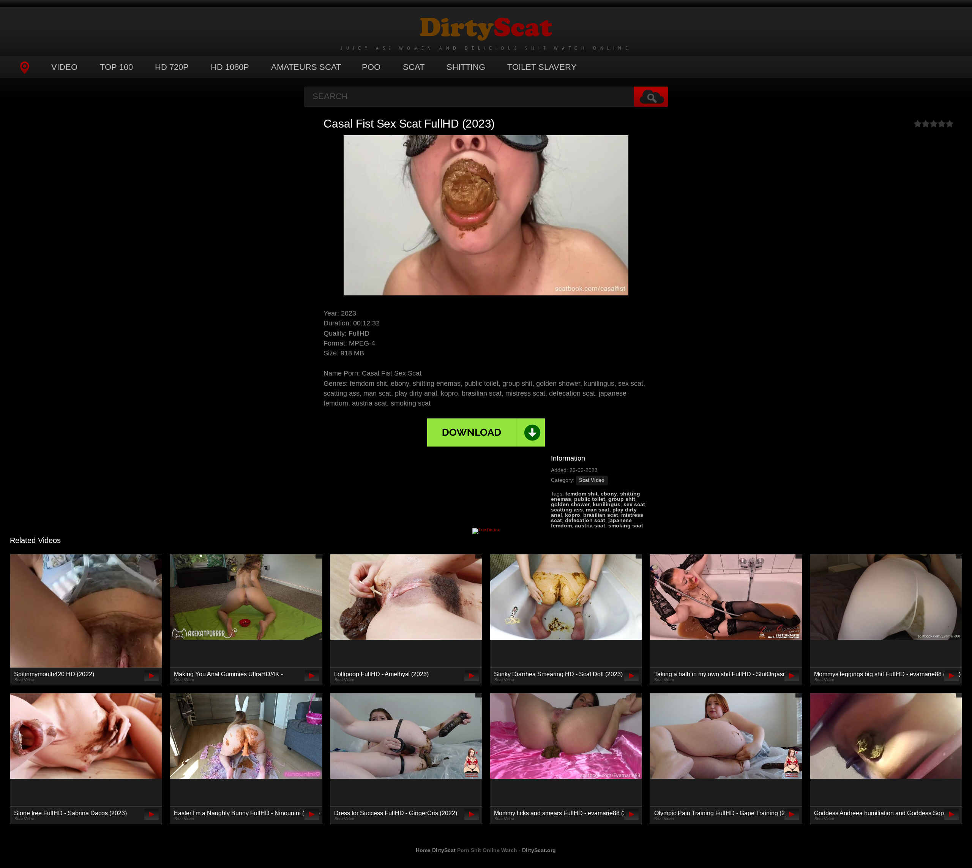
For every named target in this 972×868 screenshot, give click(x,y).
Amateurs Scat (306, 67)
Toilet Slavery (542, 67)
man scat (597, 510)
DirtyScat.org (539, 850)
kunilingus (606, 504)
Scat (413, 67)
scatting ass (567, 510)
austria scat (590, 525)
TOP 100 (116, 67)
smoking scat (625, 525)
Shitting (466, 67)
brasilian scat (600, 515)
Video (64, 67)
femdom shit (581, 494)
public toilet (589, 499)
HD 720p (172, 67)
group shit (621, 499)
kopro (572, 515)
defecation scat (585, 520)
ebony (609, 494)
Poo (371, 67)
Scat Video (591, 480)
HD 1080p (230, 67)
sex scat (634, 504)
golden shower (570, 504)
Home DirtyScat (436, 850)
